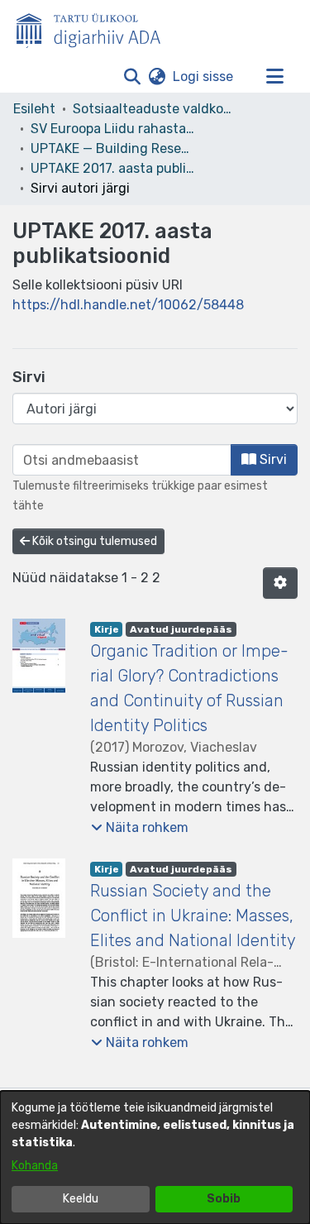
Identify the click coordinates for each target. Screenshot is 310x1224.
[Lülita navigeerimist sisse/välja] (274, 77)
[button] (132, 77)
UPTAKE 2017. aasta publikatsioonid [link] (113, 168)
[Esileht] (95, 27)
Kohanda (35, 1166)
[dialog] (155, 1157)
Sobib (224, 1199)
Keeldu (80, 1199)
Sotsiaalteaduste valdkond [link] (155, 109)
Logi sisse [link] (204, 76)
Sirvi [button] (271, 459)
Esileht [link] (34, 109)
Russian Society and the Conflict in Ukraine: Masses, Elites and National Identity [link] (193, 915)
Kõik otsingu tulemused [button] (93, 541)
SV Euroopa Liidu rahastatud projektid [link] (113, 128)
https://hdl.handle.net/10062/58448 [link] (128, 305)
